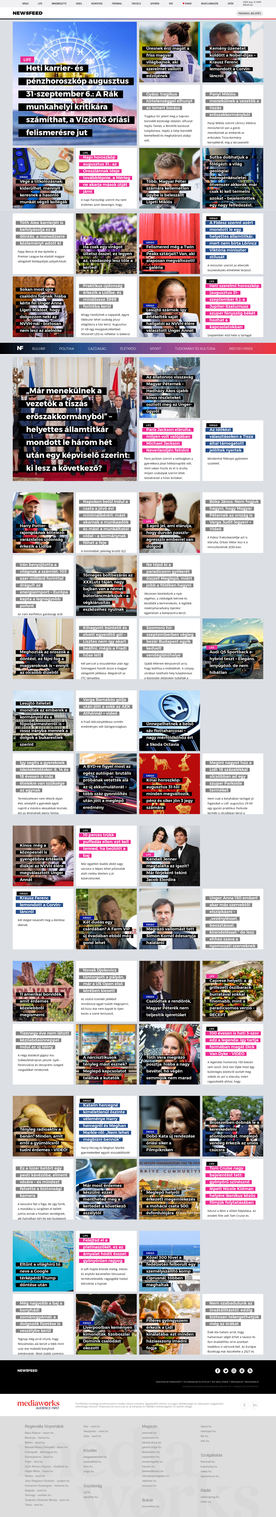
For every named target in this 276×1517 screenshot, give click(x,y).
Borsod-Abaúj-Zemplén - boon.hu (46, 1447)
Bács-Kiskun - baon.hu (39, 1432)
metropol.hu (208, 1431)
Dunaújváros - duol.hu (39, 1456)
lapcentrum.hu (210, 1476)
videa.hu (206, 1471)
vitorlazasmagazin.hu (155, 1476)
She (171, 3)
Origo (25, 3)
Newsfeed (96, 3)
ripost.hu (206, 1426)
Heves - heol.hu (35, 1476)
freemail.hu (208, 1461)
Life (40, 3)
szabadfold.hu (92, 1461)
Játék (231, 3)
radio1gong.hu (210, 1496)
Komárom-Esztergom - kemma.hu (46, 1485)
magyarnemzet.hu (95, 1456)
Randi (188, 3)
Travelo (136, 3)
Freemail (117, 3)
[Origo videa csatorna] (241, 1370)
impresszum (236, 1382)
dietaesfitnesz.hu (153, 1471)
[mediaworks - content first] (38, 1405)
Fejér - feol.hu (34, 1461)
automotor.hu (150, 1437)
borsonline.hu (150, 1506)
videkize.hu (149, 1480)
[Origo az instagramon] (233, 1370)
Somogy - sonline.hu (38, 1495)
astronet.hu (149, 1432)
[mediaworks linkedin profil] (255, 1405)
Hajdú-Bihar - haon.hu (39, 1471)
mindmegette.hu (152, 1461)
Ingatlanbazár (209, 3)
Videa (79, 3)
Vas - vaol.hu (91, 1426)
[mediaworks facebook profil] (244, 1405)
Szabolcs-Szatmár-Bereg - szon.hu (47, 1499)
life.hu (204, 1436)
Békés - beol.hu (35, 1442)
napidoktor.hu (150, 1456)
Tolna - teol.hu (34, 1504)
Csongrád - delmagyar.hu (41, 1452)
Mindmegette (59, 3)
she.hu (205, 1440)
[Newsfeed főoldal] (27, 1370)
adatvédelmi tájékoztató (168, 1382)
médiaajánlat (252, 1382)
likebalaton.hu (151, 1452)
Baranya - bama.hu (37, 1437)
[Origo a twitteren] (225, 1370)
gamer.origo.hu (151, 1447)
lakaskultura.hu (151, 1442)
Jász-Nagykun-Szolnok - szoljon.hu (47, 1480)
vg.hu (87, 1492)
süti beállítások (220, 1382)
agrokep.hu (90, 1496)
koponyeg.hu (209, 1466)
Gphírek (154, 3)
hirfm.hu (206, 1501)
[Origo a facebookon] (217, 1370)
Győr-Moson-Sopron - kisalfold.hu (46, 1466)
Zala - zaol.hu (92, 1436)
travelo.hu (148, 1466)
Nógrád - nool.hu (35, 1490)
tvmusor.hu (149, 1485)
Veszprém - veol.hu (95, 1431)
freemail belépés (249, 13)
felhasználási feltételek (196, 1382)
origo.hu (88, 1471)
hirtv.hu (88, 1466)
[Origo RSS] (250, 1370)
